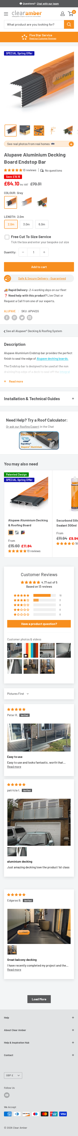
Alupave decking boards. (52, 358)
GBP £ (9, 1075)
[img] (16, 709)
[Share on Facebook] (7, 317)
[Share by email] (29, 317)
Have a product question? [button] (39, 624)
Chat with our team (48, 3)
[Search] (69, 24)
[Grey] (10, 202)
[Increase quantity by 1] (44, 252)
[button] (13, 170)
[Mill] (26, 202)
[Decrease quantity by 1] (23, 252)
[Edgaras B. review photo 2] (12, 950)
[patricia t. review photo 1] (39, 822)
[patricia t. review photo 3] (22, 851)
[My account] (63, 14)
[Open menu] (6, 13)
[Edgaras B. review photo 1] (39, 926)
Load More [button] (39, 999)
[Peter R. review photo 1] (39, 737)
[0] (70, 13)
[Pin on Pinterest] (14, 317)
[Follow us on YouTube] (7, 1095)
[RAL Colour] (41, 202)
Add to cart (39, 267)
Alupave (10, 311)
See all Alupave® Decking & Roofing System (34, 331)
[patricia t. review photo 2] (12, 851)
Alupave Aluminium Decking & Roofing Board (28, 522)
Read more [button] (14, 766)
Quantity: (10, 252)
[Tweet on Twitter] (22, 317)
